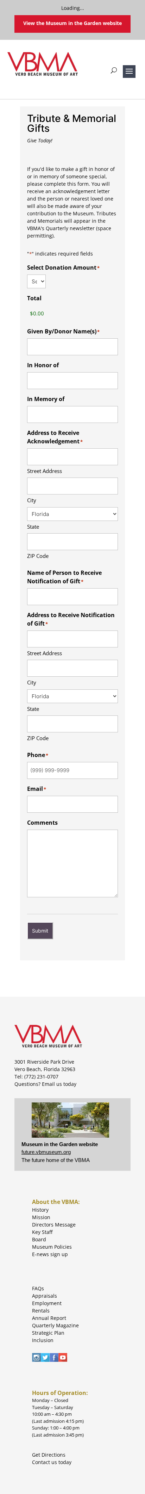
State (33, 526)
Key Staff (42, 1232)
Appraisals (44, 1295)
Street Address (44, 470)
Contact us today (51, 1462)
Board (39, 1239)
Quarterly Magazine (55, 1325)
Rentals (41, 1310)
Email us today (59, 1084)
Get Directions (48, 1454)
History (40, 1209)
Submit (40, 931)
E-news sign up (50, 1254)
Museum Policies (52, 1246)
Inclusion (42, 1340)
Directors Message (54, 1224)
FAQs (38, 1288)
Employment (47, 1303)
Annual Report (49, 1318)
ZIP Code (38, 555)
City (31, 500)
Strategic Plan (48, 1332)
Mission (41, 1217)
